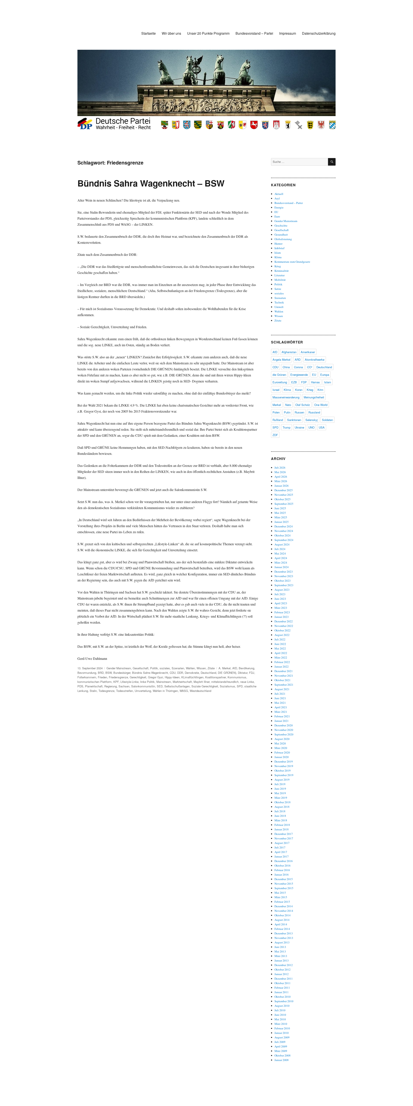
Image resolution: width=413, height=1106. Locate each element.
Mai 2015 (280, 893)
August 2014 (282, 920)
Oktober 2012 (282, 969)
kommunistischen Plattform (94, 682)
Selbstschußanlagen (177, 686)
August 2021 (282, 689)
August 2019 (282, 779)
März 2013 (280, 956)
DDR (180, 673)
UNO (311, 427)
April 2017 (280, 852)
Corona (298, 367)
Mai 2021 (280, 703)
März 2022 (280, 657)
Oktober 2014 (282, 915)
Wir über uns (171, 33)
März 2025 (280, 517)
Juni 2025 (280, 508)
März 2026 (280, 481)
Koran (298, 390)
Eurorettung (280, 382)
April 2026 (280, 476)
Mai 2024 (280, 553)
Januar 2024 (281, 567)
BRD (101, 673)
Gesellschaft (140, 668)
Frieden (102, 677)
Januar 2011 (281, 992)
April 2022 (280, 653)
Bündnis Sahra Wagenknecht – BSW (151, 183)
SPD (240, 686)
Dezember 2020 (283, 725)
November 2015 (283, 883)
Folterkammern (86, 677)
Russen (299, 412)
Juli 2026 (279, 467)
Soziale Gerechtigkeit (204, 686)
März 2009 (280, 1051)
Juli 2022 (279, 639)
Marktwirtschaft (182, 682)
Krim (320, 390)
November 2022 (283, 626)
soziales (165, 668)
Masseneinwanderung (286, 397)
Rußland (278, 420)
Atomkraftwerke (314, 359)
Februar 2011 (282, 987)
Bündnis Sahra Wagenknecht (150, 673)
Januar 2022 (281, 666)
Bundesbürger (121, 673)
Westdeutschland (200, 691)
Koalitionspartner (215, 677)
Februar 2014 (282, 929)
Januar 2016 (281, 874)
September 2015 (283, 888)
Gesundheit (281, 234)
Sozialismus (227, 686)
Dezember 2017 (283, 834)
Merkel (277, 405)
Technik (279, 302)
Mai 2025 (280, 513)
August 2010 (282, 1006)
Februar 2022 (282, 662)
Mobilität (280, 280)
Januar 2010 (281, 1033)
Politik (154, 668)
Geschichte (280, 225)
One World (320, 405)
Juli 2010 (279, 1010)
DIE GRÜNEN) (227, 673)
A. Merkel (225, 668)
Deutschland (208, 673)
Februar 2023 (282, 612)
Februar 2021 (282, 716)
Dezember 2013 (283, 933)
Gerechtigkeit (138, 677)
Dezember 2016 (283, 861)
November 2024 (283, 531)
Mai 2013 (280, 951)
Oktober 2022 (282, 630)
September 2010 (283, 1001)
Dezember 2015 (283, 879)
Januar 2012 (281, 974)
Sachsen (124, 686)
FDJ (251, 673)
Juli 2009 (279, 1042)
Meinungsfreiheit (314, 397)
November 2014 (283, 911)
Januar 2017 (281, 856)
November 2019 (283, 766)
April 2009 (280, 1046)
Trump (286, 427)
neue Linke (247, 682)
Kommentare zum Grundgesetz (292, 262)
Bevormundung (86, 673)
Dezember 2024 (283, 526)
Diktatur (242, 673)
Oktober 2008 (282, 1055)
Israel (276, 390)
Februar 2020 (282, 752)
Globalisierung (283, 239)
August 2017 (282, 843)
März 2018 (280, 820)
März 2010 (280, 1024)
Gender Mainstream (118, 668)
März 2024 (280, 562)
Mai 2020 (280, 743)
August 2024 (282, 544)
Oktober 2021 (282, 680)
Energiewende (299, 375)
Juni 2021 (280, 698)
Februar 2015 (282, 902)
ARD (298, 359)
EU (276, 212)
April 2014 (280, 924)
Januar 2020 (281, 757)
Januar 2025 (281, 522)
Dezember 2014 (283, 906)
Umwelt (279, 307)
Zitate (211, 668)
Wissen (201, 668)
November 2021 (283, 675)
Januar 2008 (281, 1060)
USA (322, 427)
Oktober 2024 (282, 535)
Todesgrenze (106, 691)
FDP (304, 382)
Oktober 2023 (282, 581)
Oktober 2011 (282, 983)
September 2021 (283, 685)
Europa (324, 375)
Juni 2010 (280, 1015)
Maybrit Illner (202, 682)
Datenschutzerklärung (319, 33)
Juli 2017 (279, 847)
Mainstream (163, 682)
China (286, 367)
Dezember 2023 (283, 571)
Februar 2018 (282, 825)
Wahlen (190, 668)
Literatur (279, 275)
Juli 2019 (279, 784)
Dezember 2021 (283, 671)
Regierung (110, 686)
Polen (276, 412)
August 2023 (282, 590)
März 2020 (280, 748)
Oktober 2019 (282, 770)
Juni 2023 (280, 599)
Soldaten (327, 420)
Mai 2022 (280, 648)
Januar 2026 (281, 486)
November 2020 (283, 730)
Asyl (277, 198)
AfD (234, 668)
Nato (288, 405)
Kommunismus (237, 677)
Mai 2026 (280, 472)
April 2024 (280, 558)
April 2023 (280, 603)
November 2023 (283, 576)
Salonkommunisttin (143, 686)
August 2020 (282, 739)
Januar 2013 (281, 960)
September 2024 (283, 540)
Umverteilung (143, 691)
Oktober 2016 (282, 865)
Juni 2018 (280, 816)
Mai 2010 (280, 1019)
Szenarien (178, 668)
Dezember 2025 (283, 490)
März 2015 (280, 897)
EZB (294, 382)
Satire (277, 289)
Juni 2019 (280, 789)
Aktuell (278, 194)
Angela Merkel (281, 359)
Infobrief (279, 248)
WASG (184, 691)
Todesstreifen (124, 691)
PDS (80, 686)
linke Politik (147, 682)
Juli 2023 (279, 594)
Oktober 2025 (282, 499)
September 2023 (283, 585)
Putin (287, 412)
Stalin (93, 691)
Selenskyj (311, 420)
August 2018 (282, 807)
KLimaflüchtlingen (192, 677)
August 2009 (282, 1037)
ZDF (275, 435)
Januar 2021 (281, 721)
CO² (309, 367)
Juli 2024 (279, 549)
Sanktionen (294, 420)
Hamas (315, 382)
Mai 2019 (280, 793)
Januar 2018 (281, 829)
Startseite (148, 33)
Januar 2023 (281, 617)
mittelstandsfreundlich (225, 682)
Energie (279, 207)
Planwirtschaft (94, 686)
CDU (173, 673)
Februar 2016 (282, 870)
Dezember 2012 (283, 965)
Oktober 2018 (282, 802)
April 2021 (280, 707)
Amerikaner (308, 352)
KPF (116, 682)
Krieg (277, 266)
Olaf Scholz (302, 405)
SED (160, 686)
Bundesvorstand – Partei (254, 33)
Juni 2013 (280, 947)
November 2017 (283, 838)
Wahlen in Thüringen (165, 691)
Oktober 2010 (282, 997)
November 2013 (283, 938)
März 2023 (280, 608)
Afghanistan (289, 352)
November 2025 (283, 495)
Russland (314, 412)
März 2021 (280, 712)
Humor (278, 243)
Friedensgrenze (118, 677)
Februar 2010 (282, 1028)
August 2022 (282, 635)
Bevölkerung (246, 668)
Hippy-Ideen (172, 677)
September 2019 (283, 775)
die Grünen (279, 375)
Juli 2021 (279, 694)
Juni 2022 (280, 644)
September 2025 (283, 504)
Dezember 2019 (283, 761)
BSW (108, 673)
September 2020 (283, 734)
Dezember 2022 (283, 621)
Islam (277, 253)
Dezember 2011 (283, 978)
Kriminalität (281, 271)
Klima (278, 257)
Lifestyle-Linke (129, 682)
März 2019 (280, 798)
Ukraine (299, 427)
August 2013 (282, 942)
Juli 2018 (279, 811)
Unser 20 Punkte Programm (208, 33)
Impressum (287, 33)
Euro (277, 216)
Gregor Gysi (155, 677)
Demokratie (192, 673)
